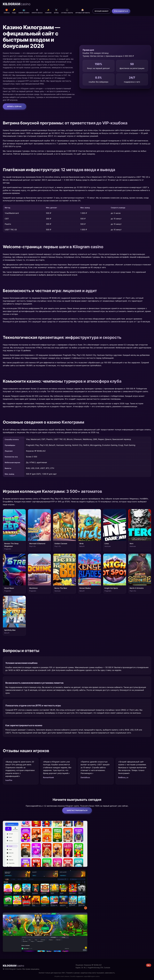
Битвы (56, 11)
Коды (14, 11)
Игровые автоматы (83, 11)
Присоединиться (121, 11)
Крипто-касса (37, 11)
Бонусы (7, 11)
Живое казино (23, 11)
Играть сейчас (14, 106)
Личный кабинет (102, 11)
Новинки (48, 11)
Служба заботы (67, 11)
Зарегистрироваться (77, 810)
